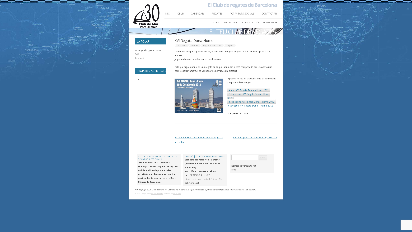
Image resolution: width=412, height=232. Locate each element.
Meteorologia (270, 22)
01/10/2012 (182, 45)
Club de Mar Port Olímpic (163, 189)
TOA (137, 54)
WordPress (177, 194)
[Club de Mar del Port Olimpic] (146, 17)
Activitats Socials (242, 13)
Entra (233, 169)
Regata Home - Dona (212, 45)
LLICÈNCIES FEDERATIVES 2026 (224, 22)
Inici (167, 13)
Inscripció (139, 58)
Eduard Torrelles (157, 194)
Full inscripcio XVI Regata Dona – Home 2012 (248, 95)
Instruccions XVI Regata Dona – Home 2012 (251, 101)
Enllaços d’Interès (250, 22)
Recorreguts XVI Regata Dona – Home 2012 (250, 105)
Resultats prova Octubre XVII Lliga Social (255, 137)
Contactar (269, 13)
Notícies (194, 45)
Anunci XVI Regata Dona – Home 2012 (249, 90)
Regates (217, 13)
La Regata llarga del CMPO (148, 50)
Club (181, 13)
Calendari (198, 13)
